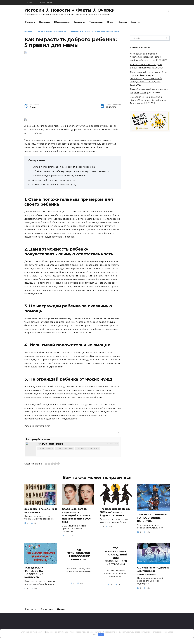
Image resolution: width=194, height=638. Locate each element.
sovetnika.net (43, 426)
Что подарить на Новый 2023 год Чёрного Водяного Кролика (115, 512)
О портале (47, 609)
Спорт (110, 22)
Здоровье (79, 22)
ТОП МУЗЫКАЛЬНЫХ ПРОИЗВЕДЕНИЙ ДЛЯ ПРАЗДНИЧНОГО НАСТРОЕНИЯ (116, 556)
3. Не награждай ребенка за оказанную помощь (59, 175)
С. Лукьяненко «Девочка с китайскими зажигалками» (153, 570)
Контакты (31, 609)
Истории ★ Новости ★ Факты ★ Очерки (69, 10)
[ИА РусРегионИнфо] (30, 446)
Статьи (122, 22)
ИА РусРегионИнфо (50, 443)
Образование (62, 22)
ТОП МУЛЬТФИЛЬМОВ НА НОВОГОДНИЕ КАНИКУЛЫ (152, 517)
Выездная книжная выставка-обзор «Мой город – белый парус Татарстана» (148, 100)
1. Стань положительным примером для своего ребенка (63, 167)
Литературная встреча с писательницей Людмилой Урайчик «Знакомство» (145, 57)
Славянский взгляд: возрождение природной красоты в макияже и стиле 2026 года (76, 515)
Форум (61, 609)
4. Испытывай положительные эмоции (54, 180)
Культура (44, 22)
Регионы (30, 22)
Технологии (96, 22)
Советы (135, 22)
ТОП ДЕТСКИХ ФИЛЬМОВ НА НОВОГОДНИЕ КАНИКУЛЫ (33, 572)
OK (101, 635)
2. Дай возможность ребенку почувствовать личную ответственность (70, 171)
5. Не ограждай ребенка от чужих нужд (54, 184)
